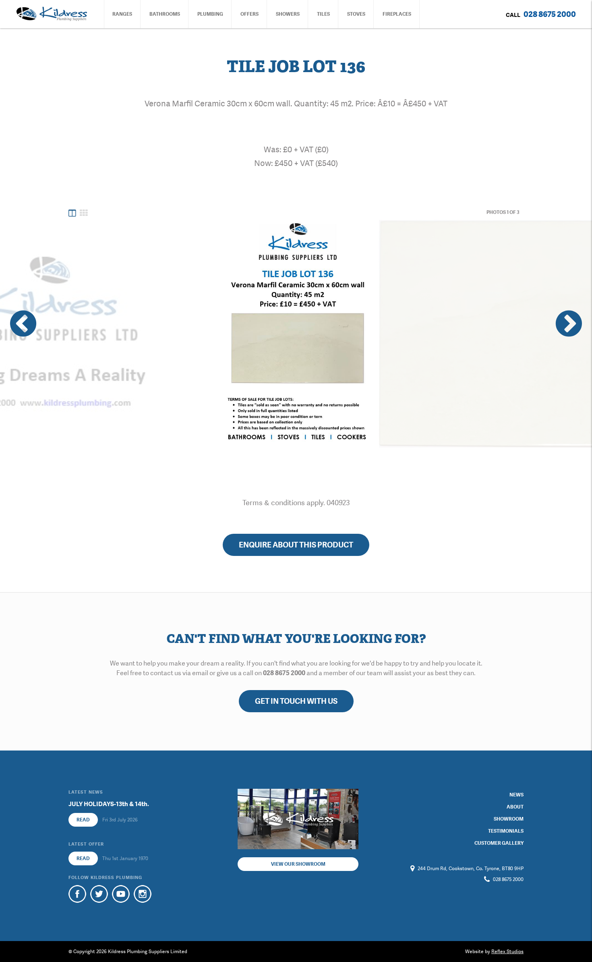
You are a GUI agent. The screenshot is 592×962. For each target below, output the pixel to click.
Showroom (509, 819)
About (515, 807)
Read (83, 820)
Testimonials (506, 831)
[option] (296, 334)
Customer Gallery (499, 843)
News (516, 795)
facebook (77, 894)
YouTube (121, 894)
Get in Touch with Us (296, 701)
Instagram (142, 894)
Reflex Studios (507, 951)
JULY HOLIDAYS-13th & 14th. (108, 804)
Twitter (99, 894)
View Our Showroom (298, 864)
